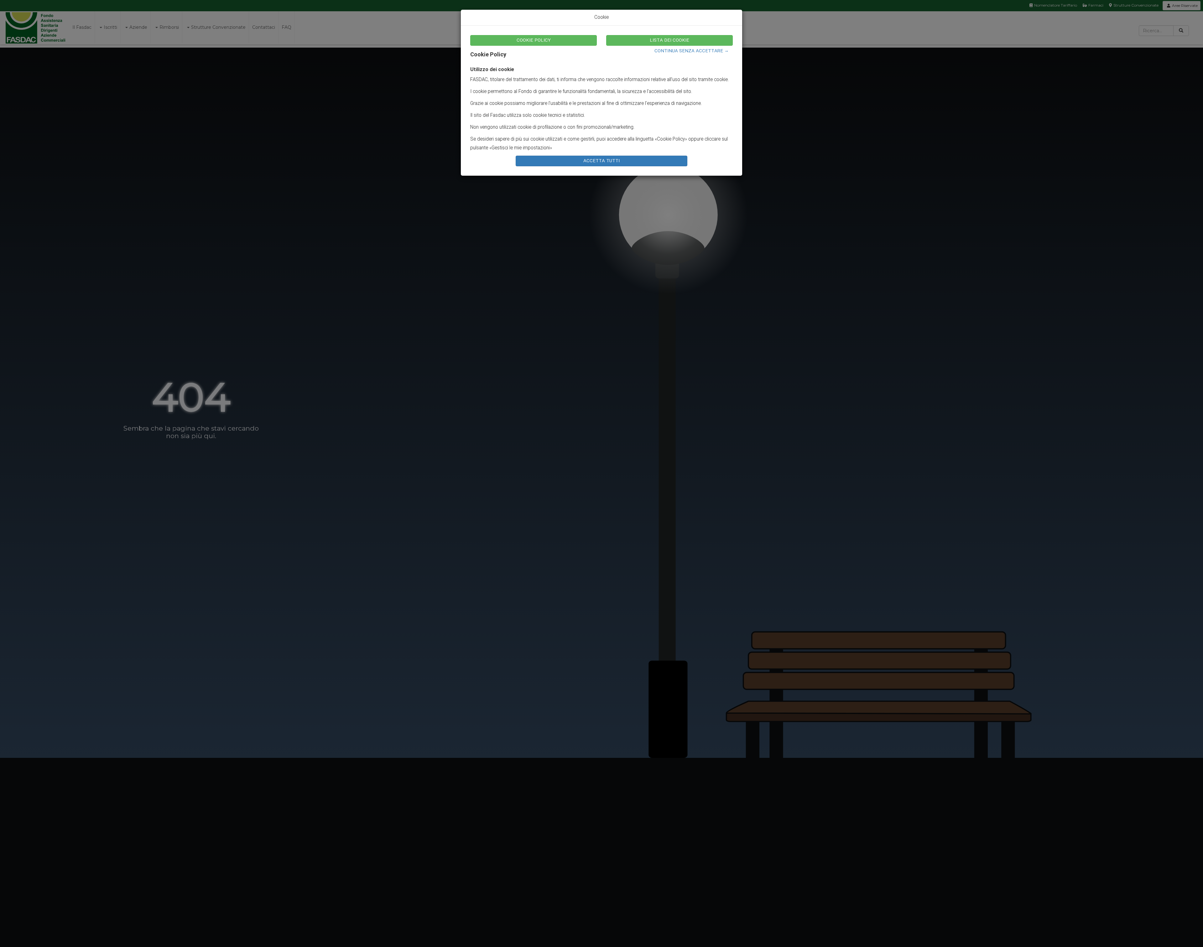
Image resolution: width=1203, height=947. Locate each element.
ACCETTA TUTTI (601, 161)
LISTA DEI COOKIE (669, 40)
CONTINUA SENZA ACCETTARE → (691, 51)
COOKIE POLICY (534, 40)
